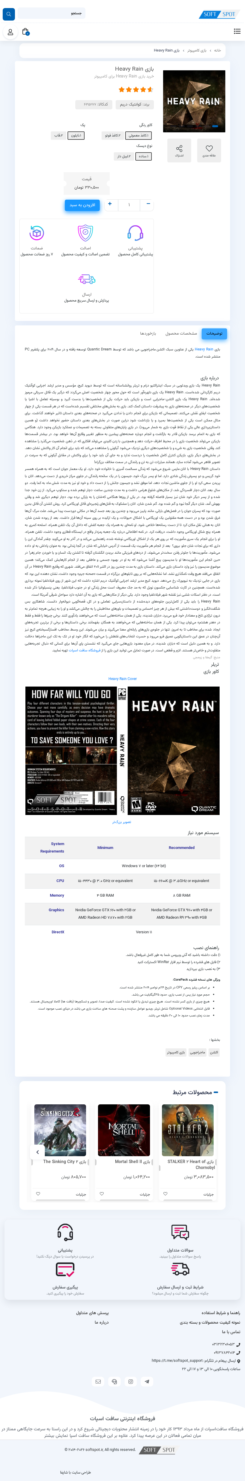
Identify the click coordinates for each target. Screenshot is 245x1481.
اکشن (214, 1052)
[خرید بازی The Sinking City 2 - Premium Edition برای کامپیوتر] (60, 1130)
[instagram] (131, 1382)
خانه (217, 51)
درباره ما (102, 1322)
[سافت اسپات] (159, 1450)
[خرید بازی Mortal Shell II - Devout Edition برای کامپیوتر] (124, 1130)
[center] (9, 14)
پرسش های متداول (92, 1313)
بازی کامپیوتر (196, 51)
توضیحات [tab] (214, 333)
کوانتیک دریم (130, 104)
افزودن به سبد (82, 205)
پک (82, 125)
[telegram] (147, 1382)
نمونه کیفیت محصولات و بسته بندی (210, 1322)
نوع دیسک (144, 146)
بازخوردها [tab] (148, 333)
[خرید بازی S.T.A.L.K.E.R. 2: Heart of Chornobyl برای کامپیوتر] (188, 1130)
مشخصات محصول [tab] (181, 333)
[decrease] (148, 204)
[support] (114, 1382)
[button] (207, 1152)
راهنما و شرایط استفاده (221, 1313)
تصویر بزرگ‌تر (121, 822)
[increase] (110, 204)
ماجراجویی (197, 1052)
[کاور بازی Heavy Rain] (122, 751)
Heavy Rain (204, 349)
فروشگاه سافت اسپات (84, 650)
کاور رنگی (145, 125)
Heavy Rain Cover (122, 679)
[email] (98, 1382)
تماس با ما (231, 1332)
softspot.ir (94, 1450)
